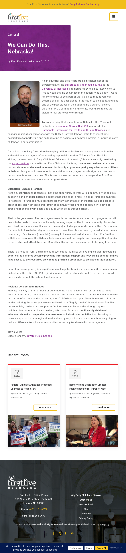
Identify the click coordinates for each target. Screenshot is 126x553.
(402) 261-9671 (38, 509)
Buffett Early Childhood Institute (83, 84)
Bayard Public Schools (39, 335)
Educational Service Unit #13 (71, 126)
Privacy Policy (86, 518)
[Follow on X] (59, 533)
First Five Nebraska (22, 61)
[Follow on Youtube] (72, 533)
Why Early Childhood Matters (86, 495)
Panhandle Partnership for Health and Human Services (73, 130)
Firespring (105, 524)
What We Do (86, 500)
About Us (86, 513)
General (13, 34)
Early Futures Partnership (84, 4)
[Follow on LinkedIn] (66, 533)
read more (45, 407)
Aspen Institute (20, 163)
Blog (86, 509)
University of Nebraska (55, 88)
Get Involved (86, 504)
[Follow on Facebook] (53, 533)
